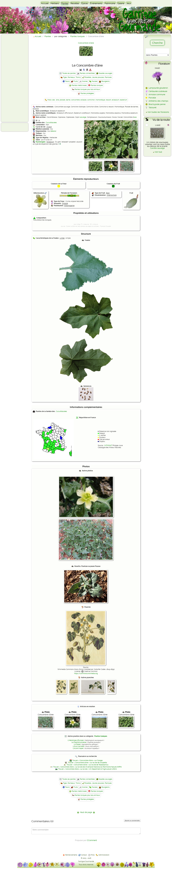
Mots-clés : (51, 100)
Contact (84, 855)
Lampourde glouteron (158, 88)
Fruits (76, 81)
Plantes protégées (87, 93)
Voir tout (158, 152)
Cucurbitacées (51, 122)
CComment (92, 840)
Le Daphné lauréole (78, 742)
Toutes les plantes (69, 73)
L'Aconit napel (78, 748)
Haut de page (86, 812)
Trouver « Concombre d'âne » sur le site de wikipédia (87, 763)
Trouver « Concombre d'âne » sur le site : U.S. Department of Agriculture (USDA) (87, 769)
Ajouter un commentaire (132, 820)
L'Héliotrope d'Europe (75, 740)
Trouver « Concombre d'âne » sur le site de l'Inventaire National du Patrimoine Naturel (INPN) (87, 767)
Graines (85, 81)
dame (68, 100)
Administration (103, 855)
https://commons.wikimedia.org (86, 673)
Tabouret (152, 107)
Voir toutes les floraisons (158, 112)
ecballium (115, 100)
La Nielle (77, 744)
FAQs (93, 855)
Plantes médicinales (79, 85)
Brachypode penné (157, 104)
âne (57, 100)
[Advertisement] (13, 78)
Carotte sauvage (157, 148)
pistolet (62, 100)
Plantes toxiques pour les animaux (87, 89)
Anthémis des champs (158, 101)
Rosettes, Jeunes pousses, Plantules (98, 77)
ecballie (83, 100)
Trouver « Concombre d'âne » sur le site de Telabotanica (87, 765)
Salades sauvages (105, 73)
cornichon (91, 100)
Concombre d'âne (86, 43)
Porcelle (152, 98)
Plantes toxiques (97, 85)
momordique (100, 100)
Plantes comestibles (87, 73)
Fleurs (67, 81)
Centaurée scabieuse (158, 91)
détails (53, 131)
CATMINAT (108, 445)
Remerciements (71, 855)
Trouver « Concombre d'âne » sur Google (87, 760)
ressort (108, 100)
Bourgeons (105, 81)
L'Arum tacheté (78, 746)
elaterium (123, 100)
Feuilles (94, 81)
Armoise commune (157, 94)
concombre (75, 100)
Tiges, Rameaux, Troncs (72, 77)
